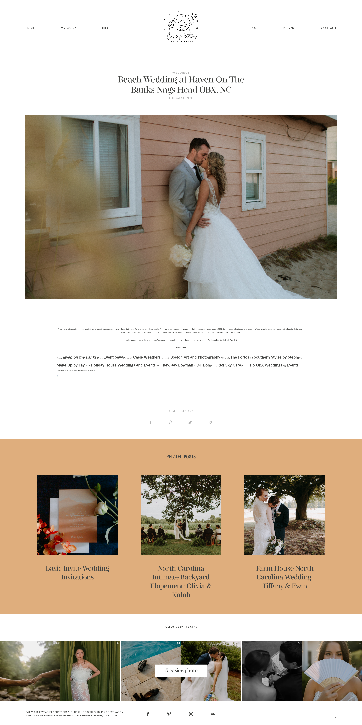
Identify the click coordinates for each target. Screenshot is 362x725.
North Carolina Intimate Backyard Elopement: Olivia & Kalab (181, 537)
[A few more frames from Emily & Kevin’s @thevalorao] (332, 671)
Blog (253, 28)
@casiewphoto (181, 670)
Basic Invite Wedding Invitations (77, 537)
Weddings (181, 72)
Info (106, 28)
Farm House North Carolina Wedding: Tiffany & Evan (284, 537)
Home (30, 28)
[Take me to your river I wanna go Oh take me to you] (30, 671)
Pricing (289, 28)
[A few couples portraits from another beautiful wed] (211, 671)
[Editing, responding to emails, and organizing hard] (90, 671)
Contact (329, 28)
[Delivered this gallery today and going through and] (272, 671)
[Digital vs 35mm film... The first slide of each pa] (151, 671)
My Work (69, 28)
